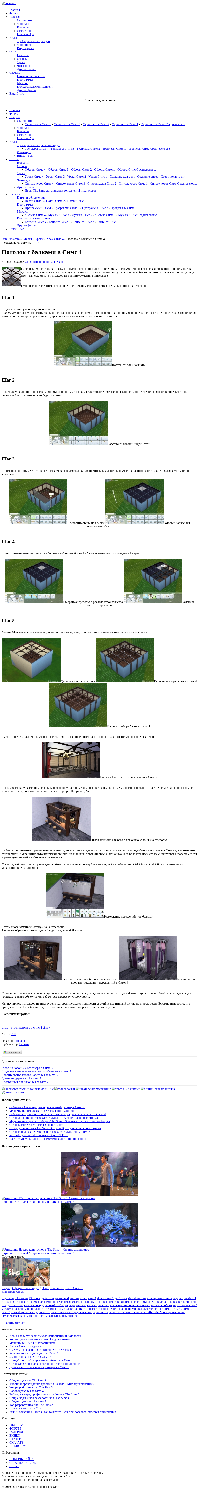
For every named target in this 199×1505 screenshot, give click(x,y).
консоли (144, 1305)
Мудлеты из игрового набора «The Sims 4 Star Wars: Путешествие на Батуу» (59, 1121)
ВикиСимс (16, 93)
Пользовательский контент (35, 86)
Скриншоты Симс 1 (125, 124)
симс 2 (177, 1308)
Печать (58, 261)
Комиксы (23, 27)
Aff (13, 1034)
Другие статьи (26, 69)
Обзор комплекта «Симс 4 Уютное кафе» (36, 1124)
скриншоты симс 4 (121, 1312)
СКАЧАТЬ (16, 1442)
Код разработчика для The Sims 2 (31, 1405)
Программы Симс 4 (38, 208)
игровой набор (54, 1305)
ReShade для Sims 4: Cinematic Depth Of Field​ (38, 1135)
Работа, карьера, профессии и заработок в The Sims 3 (44, 1394)
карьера (70, 1305)
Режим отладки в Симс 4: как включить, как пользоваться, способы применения (62, 1411)
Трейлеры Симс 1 (114, 148)
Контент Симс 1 (107, 222)
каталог (81, 1305)
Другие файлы (26, 90)
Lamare (24, 1044)
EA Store (34, 1298)
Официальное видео (25, 1288)
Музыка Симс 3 (58, 215)
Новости (23, 55)
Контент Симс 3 (59, 222)
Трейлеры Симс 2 (88, 148)
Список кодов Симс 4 (39, 183)
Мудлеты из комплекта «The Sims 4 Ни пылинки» (42, 1110)
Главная (14, 9)
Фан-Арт (23, 23)
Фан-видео (24, 44)
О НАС (14, 1466)
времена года (163, 1301)
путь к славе (65, 1308)
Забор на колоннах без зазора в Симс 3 (27, 1068)
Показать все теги (13, 1322)
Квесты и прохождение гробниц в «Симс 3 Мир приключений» (51, 1384)
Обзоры (22, 58)
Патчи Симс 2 (55, 201)
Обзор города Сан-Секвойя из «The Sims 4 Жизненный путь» (50, 1131)
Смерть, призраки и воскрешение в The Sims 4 (40, 1349)
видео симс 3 (89, 1301)
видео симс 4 (107, 1301)
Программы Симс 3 (66, 208)
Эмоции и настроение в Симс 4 (30, 1356)
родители (130, 1308)
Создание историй (173, 176)
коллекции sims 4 (98, 1305)
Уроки (21, 62)
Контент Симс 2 (83, 222)
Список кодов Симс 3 (70, 183)
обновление (35, 1308)
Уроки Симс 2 (76, 176)
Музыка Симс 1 (105, 215)
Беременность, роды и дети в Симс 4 (33, 1353)
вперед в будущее (142, 1301)
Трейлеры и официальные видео (38, 145)
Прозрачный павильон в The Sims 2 (25, 1081)
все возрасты (181, 1301)
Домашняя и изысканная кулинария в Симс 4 (39, 1367)
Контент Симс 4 (35, 222)
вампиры (50, 1301)
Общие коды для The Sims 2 (27, 1380)
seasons (74, 1298)
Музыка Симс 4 (35, 215)
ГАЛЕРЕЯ (16, 1432)
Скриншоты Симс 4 (38, 124)
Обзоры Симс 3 (58, 169)
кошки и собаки (161, 1305)
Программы (25, 79)
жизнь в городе (34, 1305)
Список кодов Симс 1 (133, 183)
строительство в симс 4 (26, 1027)
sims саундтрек (173, 1298)
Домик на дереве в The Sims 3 (21, 1078)
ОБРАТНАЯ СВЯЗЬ (22, 1462)
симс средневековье (78, 1312)
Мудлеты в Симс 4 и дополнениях (32, 1342)
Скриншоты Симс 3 (67, 124)
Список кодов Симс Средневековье (173, 183)
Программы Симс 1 (124, 208)
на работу (20, 1308)
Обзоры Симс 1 (104, 169)
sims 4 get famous (116, 1298)
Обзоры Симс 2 (81, 169)
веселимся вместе (68, 1301)
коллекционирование (124, 1305)
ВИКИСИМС (18, 1446)
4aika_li (20, 1040)
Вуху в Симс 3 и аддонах (26, 1346)
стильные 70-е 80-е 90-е (150, 1312)
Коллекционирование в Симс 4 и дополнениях (40, 1339)
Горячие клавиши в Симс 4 (27, 1408)
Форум (13, 13)
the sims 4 (190, 1298)
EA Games (21, 1298)
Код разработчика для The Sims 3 (31, 1387)
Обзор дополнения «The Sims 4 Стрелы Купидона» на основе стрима (55, 1128)
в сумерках (36, 1301)
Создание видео (147, 176)
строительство (175, 1312)
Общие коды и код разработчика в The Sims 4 (39, 1398)
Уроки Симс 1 (97, 176)
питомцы (50, 1308)
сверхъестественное (150, 1308)
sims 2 (83, 1298)
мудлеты (7, 1308)
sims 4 (47, 1027)
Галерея (14, 16)
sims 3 (92, 1298)
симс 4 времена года (24, 1312)
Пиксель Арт (25, 34)
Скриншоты (25, 20)
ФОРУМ (15, 1428)
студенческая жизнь (15, 1315)
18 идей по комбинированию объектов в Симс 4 (41, 1360)
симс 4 (6, 1027)
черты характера (50, 1315)
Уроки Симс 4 (34, 176)
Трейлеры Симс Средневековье (149, 148)
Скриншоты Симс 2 (96, 124)
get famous (47, 1298)
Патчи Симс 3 (34, 201)
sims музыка (155, 1298)
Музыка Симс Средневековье (137, 215)
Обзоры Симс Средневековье (136, 169)
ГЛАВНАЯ (16, 1425)
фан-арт (34, 1315)
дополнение (15, 1305)
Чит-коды (23, 65)
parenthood (62, 1298)
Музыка (22, 83)
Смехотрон (24, 30)
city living (8, 1298)
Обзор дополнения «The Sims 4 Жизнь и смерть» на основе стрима (53, 1117)
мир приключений (185, 1305)
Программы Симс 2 (95, 208)
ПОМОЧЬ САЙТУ (21, 1459)
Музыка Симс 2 (82, 215)
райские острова (112, 1308)
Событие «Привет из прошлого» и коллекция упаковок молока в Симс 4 (57, 1114)
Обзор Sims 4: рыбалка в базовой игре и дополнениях (44, 1363)
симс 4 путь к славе (52, 1312)
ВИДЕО (14, 1435)
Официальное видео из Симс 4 (62, 1288)
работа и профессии (87, 1308)
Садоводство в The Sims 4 (26, 1391)
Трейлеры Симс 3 (62, 148)
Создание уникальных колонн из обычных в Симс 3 (36, 1071)
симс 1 (168, 1308)
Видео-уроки (25, 48)
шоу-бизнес (69, 1315)
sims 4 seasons (137, 1298)
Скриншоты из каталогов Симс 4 (52, 1201)
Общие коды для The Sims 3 (27, 1401)
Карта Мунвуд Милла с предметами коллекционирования (47, 1138)
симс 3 (187, 1308)
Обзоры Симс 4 (35, 169)
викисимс (123, 1301)
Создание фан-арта (122, 176)
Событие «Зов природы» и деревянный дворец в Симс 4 (47, 1107)
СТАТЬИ (15, 1439)
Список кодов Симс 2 (101, 183)
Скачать (14, 72)
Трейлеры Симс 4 (36, 148)
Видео (13, 37)
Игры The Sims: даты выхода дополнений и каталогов (61, 190)
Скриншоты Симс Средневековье (163, 124)
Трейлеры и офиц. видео (33, 41)
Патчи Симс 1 (76, 201)
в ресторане (20, 1301)
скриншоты (100, 1312)
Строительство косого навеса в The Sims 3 (30, 1074)
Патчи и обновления (31, 76)
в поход (7, 1301)
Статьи (14, 51)
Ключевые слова (13, 1291)
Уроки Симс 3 (55, 176)
